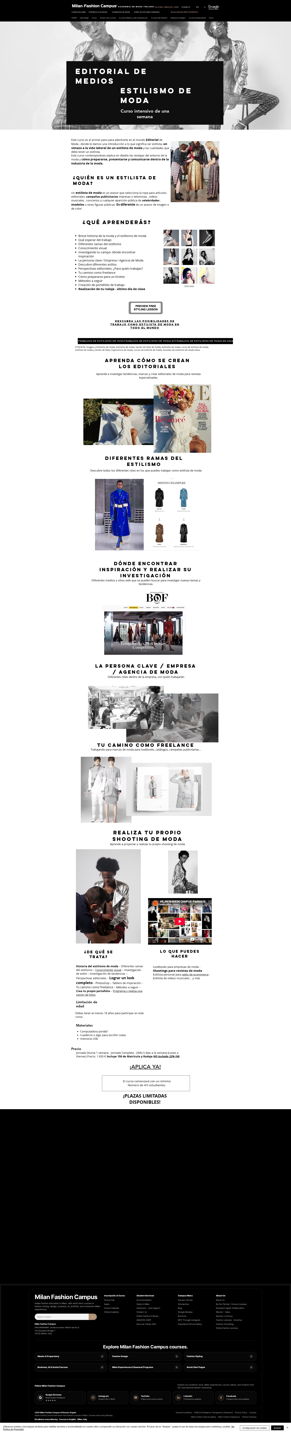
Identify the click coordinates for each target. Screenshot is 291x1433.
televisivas (140, 196)
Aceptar (277, 1427)
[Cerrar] (287, 1428)
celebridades (150, 200)
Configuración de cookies (254, 1427)
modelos (77, 204)
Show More (189, 286)
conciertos (93, 200)
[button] (133, 17)
